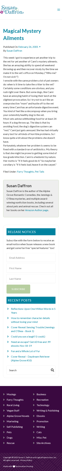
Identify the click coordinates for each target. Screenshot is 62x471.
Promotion (42, 421)
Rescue (10, 442)
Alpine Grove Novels (18, 415)
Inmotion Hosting (25, 466)
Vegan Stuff (13, 410)
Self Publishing (15, 426)
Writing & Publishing (48, 410)
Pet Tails (39, 171)
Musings (11, 394)
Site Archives (44, 442)
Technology (43, 405)
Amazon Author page (36, 210)
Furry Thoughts (25, 171)
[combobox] (28, 370)
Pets (9, 432)
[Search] (53, 370)
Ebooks (41, 415)
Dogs (10, 437)
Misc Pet (41, 437)
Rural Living (13, 405)
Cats (39, 432)
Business (41, 394)
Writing (41, 426)
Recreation (42, 399)
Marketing (12, 421)
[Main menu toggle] (58, 9)
